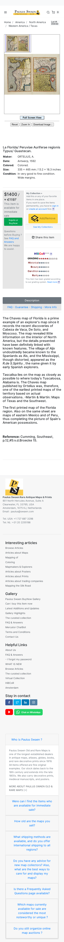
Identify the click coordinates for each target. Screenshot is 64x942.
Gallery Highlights (15, 613)
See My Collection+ (43, 227)
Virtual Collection (15, 678)
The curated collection (18, 617)
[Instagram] (33, 702)
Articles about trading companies (24, 581)
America (20, 22)
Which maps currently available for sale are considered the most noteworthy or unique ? (32, 911)
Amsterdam (11, 687)
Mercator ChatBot (15, 627)
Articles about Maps (16, 552)
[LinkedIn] (25, 702)
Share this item (44, 237)
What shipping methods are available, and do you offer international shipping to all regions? (32, 843)
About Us (10, 650)
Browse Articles (14, 548)
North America (37, 22)
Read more (52, 282)
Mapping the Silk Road (18, 585)
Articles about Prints (16, 576)
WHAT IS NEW (13, 664)
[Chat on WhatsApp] (28, 711)
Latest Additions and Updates (22, 608)
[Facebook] (9, 702)
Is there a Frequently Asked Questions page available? (32, 891)
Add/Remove (47, 218)
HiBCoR (9, 683)
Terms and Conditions (17, 632)
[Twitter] (17, 702)
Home (7, 22)
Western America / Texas (23, 25)
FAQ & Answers (14, 622)
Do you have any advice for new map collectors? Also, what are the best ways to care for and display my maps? (32, 869)
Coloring (10, 562)
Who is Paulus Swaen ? (26, 739)
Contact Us (11, 636)
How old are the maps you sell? (32, 823)
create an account (38, 209)
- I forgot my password (18, 659)
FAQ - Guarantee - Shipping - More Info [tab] (32, 307)
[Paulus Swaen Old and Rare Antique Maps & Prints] (26, 12)
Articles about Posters (18, 571)
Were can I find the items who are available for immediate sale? (32, 805)
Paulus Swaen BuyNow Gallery (23, 599)
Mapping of (11, 557)
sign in (55, 206)
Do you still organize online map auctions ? (32, 930)
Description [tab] (32, 300)
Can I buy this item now (18, 603)
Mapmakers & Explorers (18, 566)
